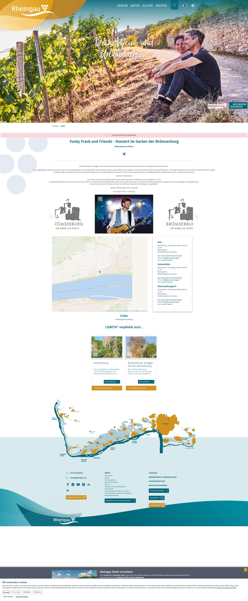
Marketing (37, 592)
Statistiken (27, 592)
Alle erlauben (8, 597)
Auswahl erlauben (22, 597)
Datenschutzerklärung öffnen (226, 588)
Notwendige (16, 592)
